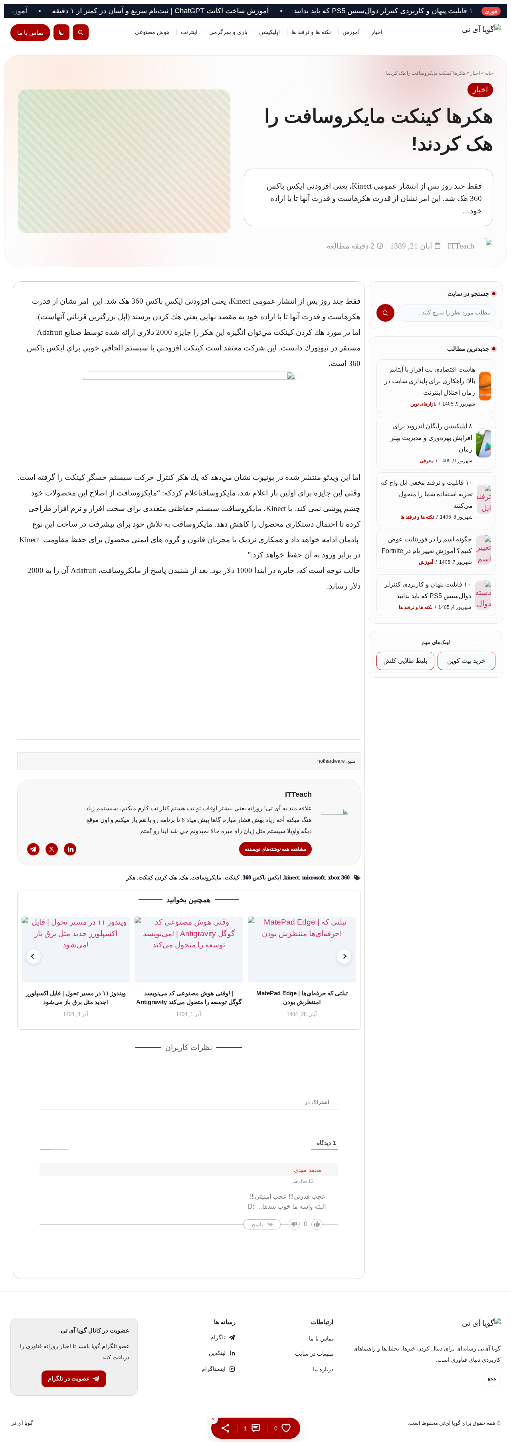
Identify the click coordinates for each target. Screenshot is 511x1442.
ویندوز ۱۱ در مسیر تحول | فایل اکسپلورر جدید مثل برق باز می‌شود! (75, 997)
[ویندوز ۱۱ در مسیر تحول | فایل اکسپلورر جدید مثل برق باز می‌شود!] (76, 950)
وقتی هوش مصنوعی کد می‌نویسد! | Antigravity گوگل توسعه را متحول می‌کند (189, 997)
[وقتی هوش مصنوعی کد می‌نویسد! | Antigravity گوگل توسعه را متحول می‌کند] (189, 950)
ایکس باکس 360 (262, 878)
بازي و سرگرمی (228, 32)
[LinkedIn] (70, 849)
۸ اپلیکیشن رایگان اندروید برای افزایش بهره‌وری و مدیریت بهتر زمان (431, 438)
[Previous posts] (33, 956)
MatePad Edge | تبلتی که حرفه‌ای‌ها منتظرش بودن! (302, 997)
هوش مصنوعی (152, 32)
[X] (52, 849)
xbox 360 (339, 878)
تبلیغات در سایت (314, 1354)
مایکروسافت (206, 878)
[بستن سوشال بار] (213, 1419)
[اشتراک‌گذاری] (225, 1428)
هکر (130, 878)
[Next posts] (344, 956)
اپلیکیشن (269, 32)
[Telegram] (33, 849)
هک (184, 878)
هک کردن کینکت (158, 878)
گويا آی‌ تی (21, 1423)
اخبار (376, 32)
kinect (291, 878)
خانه (489, 73)
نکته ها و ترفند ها (311, 32)
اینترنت (189, 32)
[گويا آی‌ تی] (465, 32)
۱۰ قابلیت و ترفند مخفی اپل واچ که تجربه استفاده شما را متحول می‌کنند (427, 494)
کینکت (232, 878)
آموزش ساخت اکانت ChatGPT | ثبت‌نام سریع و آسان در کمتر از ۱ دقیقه (198, 11)
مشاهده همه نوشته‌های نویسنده (275, 849)
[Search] (81, 32)
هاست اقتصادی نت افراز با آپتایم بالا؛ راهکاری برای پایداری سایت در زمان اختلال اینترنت (429, 381)
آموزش (351, 32)
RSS (492, 1379)
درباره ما (323, 1369)
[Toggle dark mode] (61, 32)
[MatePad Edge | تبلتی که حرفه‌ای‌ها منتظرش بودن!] (302, 950)
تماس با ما (30, 32)
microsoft (313, 878)
